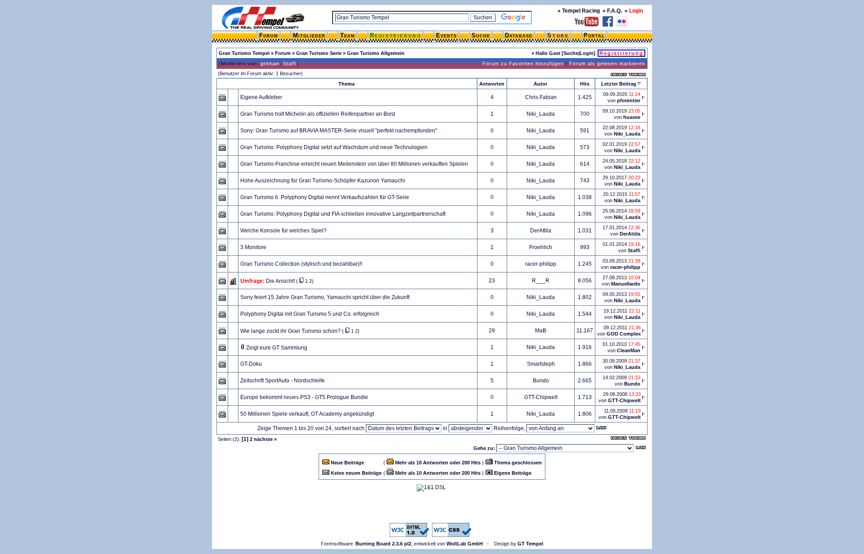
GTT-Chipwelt (541, 397)
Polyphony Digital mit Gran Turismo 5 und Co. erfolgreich (309, 314)
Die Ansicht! (280, 281)
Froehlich (540, 247)
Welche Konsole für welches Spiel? (283, 230)
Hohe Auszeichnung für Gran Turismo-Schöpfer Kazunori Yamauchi (322, 180)
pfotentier (628, 100)
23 (492, 280)
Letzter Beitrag (618, 83)
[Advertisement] (432, 507)
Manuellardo (625, 283)
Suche (481, 35)
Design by (518, 543)
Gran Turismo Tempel (244, 53)
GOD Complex (624, 333)
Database (518, 35)
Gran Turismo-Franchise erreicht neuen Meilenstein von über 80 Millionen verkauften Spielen (354, 164)
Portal (594, 35)
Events (446, 35)
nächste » (265, 439)
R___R (540, 280)
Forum (268, 35)
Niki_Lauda (540, 114)
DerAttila (540, 230)
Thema (346, 83)
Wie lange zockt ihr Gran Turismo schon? (290, 331)
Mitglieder (309, 35)
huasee (631, 117)
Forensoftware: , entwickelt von (402, 543)
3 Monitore (253, 247)
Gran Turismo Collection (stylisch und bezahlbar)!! (301, 264)
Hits (585, 83)
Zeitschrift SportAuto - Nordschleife (282, 380)
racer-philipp (540, 264)
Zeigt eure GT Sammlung (276, 348)
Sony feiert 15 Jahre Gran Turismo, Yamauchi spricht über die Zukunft (325, 297)
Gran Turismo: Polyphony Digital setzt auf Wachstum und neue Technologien (334, 147)
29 (492, 330)
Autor (540, 83)
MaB (540, 330)
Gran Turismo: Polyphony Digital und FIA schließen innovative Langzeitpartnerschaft (343, 214)
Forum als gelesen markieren (607, 63)
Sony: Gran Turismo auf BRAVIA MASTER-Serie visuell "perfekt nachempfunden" (338, 130)
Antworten (491, 83)
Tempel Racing (581, 11)
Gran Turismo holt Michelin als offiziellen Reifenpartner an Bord (317, 114)
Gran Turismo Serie (319, 53)
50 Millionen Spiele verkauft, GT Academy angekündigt (307, 414)
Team (347, 35)
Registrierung (396, 35)
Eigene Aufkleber (261, 97)
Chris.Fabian (541, 97)
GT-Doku (251, 364)
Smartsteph (541, 364)
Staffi (290, 63)
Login (587, 53)
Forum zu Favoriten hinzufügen (523, 63)
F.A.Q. (614, 11)
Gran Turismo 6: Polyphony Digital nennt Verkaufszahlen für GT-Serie (324, 197)
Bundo (541, 380)
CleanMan (628, 350)
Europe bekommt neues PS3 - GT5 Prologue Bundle (304, 397)
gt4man (270, 63)
